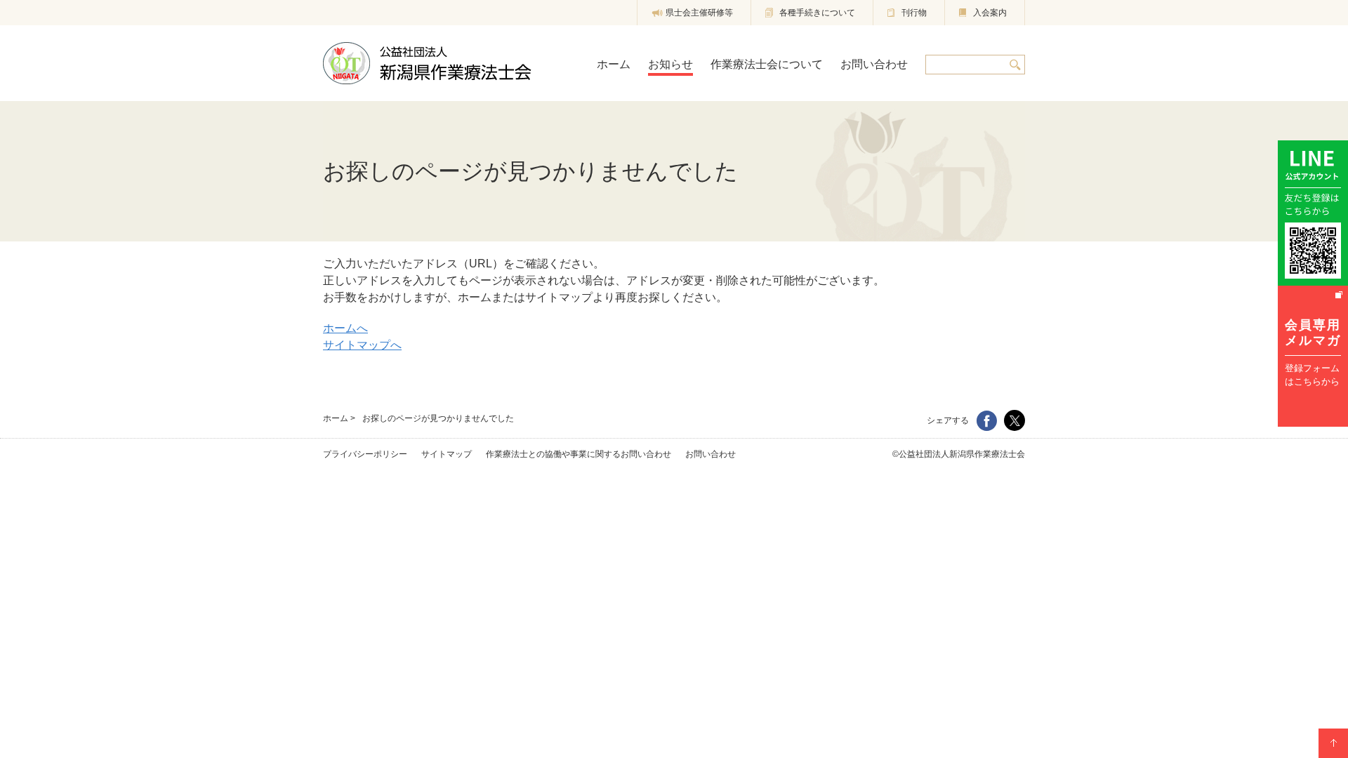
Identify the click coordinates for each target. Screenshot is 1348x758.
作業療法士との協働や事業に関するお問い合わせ (578, 454)
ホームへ (345, 328)
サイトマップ (446, 454)
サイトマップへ (362, 345)
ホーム (335, 418)
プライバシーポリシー (365, 454)
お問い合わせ (710, 454)
